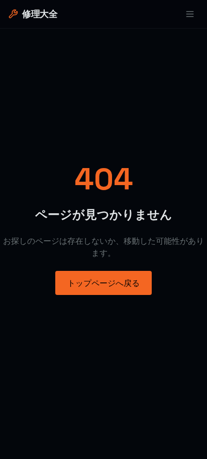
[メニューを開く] (190, 14)
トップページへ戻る (103, 283)
